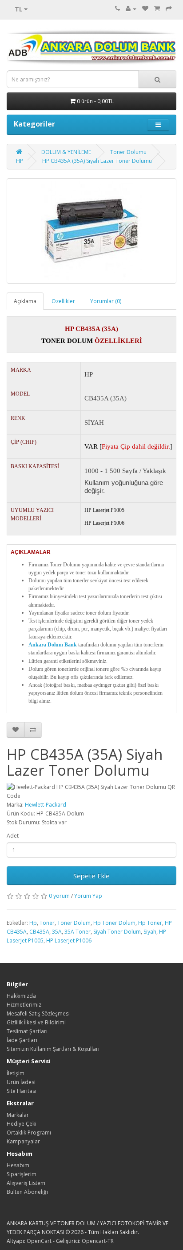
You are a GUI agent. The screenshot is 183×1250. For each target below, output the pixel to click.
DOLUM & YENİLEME (66, 152)
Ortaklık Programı (29, 1132)
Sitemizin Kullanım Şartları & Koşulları (53, 1049)
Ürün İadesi (21, 1082)
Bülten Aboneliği (27, 1192)
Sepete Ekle (91, 875)
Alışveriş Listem (26, 1183)
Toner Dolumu (128, 152)
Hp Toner (150, 923)
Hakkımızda (21, 996)
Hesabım (18, 1165)
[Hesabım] (131, 8)
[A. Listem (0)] (145, 8)
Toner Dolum (74, 923)
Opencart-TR (98, 1241)
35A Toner (77, 931)
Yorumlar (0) (105, 301)
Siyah (149, 931)
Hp (33, 923)
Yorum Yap (88, 896)
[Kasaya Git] (169, 8)
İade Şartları (22, 1040)
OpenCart (39, 1241)
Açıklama (25, 301)
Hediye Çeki (21, 1123)
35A (57, 931)
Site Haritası (21, 1091)
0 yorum (59, 896)
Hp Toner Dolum (114, 923)
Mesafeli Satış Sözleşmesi (38, 1013)
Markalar (18, 1115)
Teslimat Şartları (27, 1031)
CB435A (39, 931)
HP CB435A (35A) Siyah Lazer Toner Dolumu (97, 161)
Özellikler (63, 301)
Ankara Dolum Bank (52, 645)
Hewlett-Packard (45, 804)
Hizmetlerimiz (24, 1004)
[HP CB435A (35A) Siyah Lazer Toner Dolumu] (91, 231)
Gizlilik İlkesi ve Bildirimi (36, 1022)
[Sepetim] (157, 8)
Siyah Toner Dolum (117, 931)
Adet (13, 835)
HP (19, 161)
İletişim (15, 1073)
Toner (47, 923)
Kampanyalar (23, 1141)
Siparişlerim (21, 1174)
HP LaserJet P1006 (69, 940)
